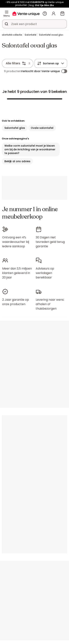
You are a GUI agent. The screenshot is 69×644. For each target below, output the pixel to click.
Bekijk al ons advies (17, 161)
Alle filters (13, 63)
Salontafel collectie (11, 34)
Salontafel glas (14, 128)
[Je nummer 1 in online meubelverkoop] (26, 13)
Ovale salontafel (42, 128)
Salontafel (30, 34)
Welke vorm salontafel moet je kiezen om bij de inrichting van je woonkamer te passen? (29, 149)
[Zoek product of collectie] (6, 24)
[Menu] (6, 12)
